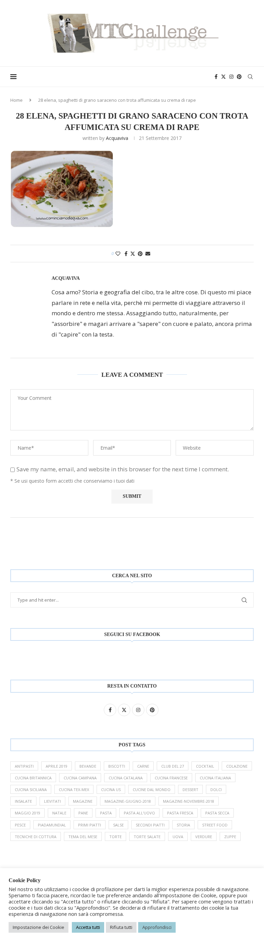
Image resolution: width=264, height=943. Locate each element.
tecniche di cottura (35, 836)
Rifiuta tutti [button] (121, 927)
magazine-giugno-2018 (127, 801)
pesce (20, 824)
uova (178, 836)
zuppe (230, 836)
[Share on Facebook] (126, 253)
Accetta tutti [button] (88, 927)
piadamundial (52, 824)
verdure (203, 836)
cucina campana (80, 777)
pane (83, 812)
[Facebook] (216, 77)
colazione (237, 766)
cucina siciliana (31, 789)
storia (183, 824)
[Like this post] (118, 253)
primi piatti (89, 824)
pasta (106, 812)
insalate (23, 801)
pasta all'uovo (139, 812)
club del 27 (172, 766)
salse (118, 824)
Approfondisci (157, 927)
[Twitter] (223, 77)
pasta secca (217, 812)
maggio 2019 (27, 812)
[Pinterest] (239, 77)
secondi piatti (150, 824)
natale (59, 812)
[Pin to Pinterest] (140, 253)
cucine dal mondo (151, 789)
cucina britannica (33, 777)
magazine (82, 801)
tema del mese (82, 836)
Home (16, 100)
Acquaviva (117, 138)
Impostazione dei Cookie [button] (38, 927)
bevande (87, 766)
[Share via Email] (147, 253)
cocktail (205, 766)
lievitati (52, 801)
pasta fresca (180, 812)
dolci (216, 789)
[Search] (250, 77)
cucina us (111, 789)
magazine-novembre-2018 (188, 801)
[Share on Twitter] (132, 253)
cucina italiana (215, 777)
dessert (190, 789)
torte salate (147, 836)
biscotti (116, 766)
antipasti (24, 766)
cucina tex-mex (74, 789)
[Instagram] (231, 77)
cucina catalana (126, 777)
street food (215, 824)
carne (143, 766)
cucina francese (171, 777)
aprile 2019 (56, 766)
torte (115, 836)
